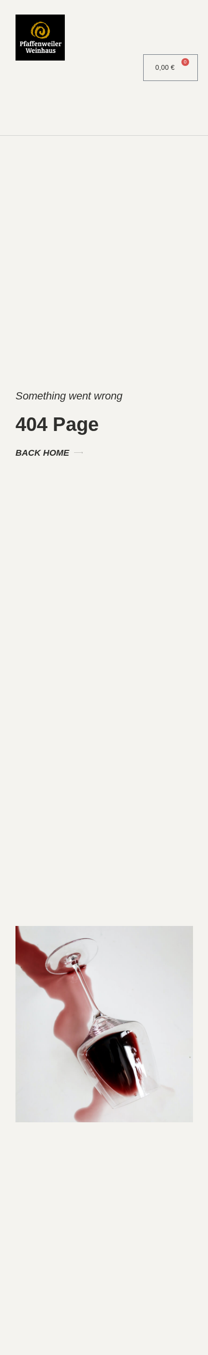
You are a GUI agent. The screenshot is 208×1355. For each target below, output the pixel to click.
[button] (118, 68)
